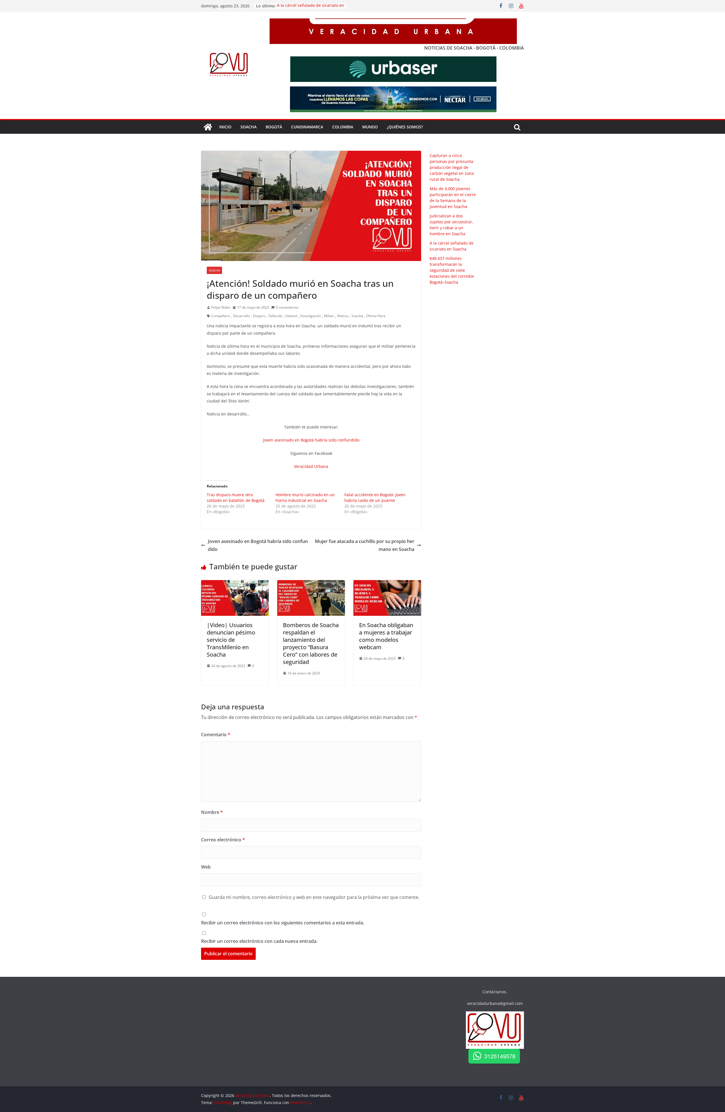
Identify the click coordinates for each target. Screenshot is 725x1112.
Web (206, 867)
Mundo (370, 127)
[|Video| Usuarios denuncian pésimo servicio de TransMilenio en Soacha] (235, 584)
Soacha (214, 270)
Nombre (212, 812)
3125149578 (499, 1056)
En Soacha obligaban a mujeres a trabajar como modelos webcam (386, 636)
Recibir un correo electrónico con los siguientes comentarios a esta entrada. (282, 923)
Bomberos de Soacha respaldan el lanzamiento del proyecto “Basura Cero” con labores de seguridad (311, 643)
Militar (329, 315)
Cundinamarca (307, 127)
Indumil (291, 315)
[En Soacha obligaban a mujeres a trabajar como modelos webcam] (387, 584)
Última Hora (375, 315)
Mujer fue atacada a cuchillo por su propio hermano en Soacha (364, 545)
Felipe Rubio (220, 307)
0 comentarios (287, 307)
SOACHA (248, 127)
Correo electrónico (223, 840)
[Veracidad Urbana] (208, 127)
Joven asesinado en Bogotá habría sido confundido (311, 440)
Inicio (225, 127)
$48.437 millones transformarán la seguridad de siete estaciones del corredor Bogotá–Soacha (452, 270)
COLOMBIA (342, 127)
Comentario (215, 734)
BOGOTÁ (274, 127)
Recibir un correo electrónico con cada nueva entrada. (259, 941)
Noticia (342, 315)
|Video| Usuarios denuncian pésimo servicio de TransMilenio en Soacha (231, 639)
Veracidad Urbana (311, 466)
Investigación (310, 315)
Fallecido (275, 315)
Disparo (259, 315)
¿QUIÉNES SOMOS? (405, 127)
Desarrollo (241, 315)
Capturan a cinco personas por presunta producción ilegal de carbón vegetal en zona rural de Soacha (452, 167)
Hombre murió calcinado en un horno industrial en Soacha (305, 497)
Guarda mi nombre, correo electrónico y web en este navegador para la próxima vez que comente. (314, 897)
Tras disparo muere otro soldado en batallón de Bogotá (236, 497)
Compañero (220, 315)
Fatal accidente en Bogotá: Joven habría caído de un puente (375, 497)
